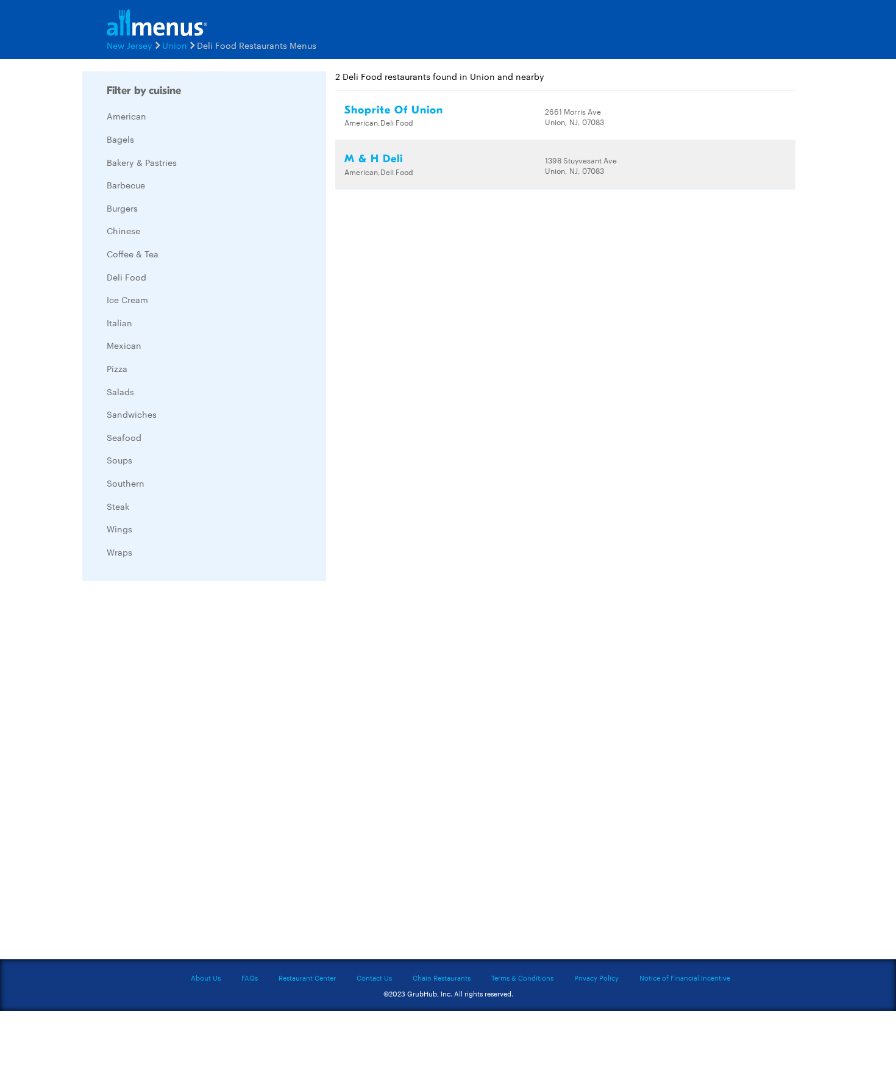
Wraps (119, 552)
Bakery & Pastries (142, 162)
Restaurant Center (307, 977)
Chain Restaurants (442, 977)
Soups (119, 460)
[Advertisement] (173, 773)
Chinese (123, 230)
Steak (118, 506)
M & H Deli (373, 158)
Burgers (122, 208)
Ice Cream (127, 299)
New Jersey (129, 45)
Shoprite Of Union (393, 110)
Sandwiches (132, 414)
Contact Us (374, 977)
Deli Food (126, 277)
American (126, 116)
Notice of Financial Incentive (684, 977)
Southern (125, 483)
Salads (120, 391)
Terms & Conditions (522, 977)
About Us (206, 977)
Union (174, 45)
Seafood (124, 437)
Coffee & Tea (132, 254)
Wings (119, 529)
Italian (119, 323)
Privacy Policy (596, 977)
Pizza (117, 368)
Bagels (120, 139)
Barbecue (126, 185)
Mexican (124, 345)
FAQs (249, 977)
